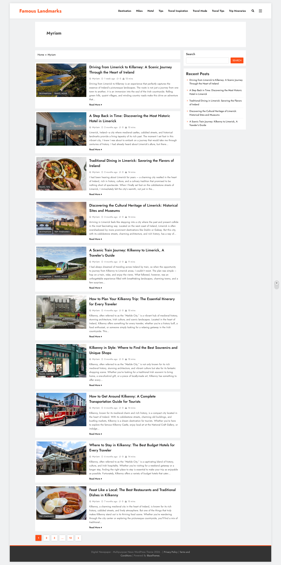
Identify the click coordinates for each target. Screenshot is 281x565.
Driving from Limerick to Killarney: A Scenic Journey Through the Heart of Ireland (130, 69)
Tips (161, 11)
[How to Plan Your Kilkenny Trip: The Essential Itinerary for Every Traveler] (61, 312)
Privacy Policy (170, 552)
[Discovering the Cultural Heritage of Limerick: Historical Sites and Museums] (61, 218)
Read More (94, 104)
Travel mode (200, 11)
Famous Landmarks (40, 10)
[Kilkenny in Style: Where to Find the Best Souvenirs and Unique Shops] (61, 360)
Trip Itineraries (237, 11)
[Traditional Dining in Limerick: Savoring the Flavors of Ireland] (61, 173)
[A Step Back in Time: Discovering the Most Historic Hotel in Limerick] (61, 129)
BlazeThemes (153, 555)
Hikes (139, 11)
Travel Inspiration (178, 11)
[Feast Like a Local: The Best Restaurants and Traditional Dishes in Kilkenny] (61, 503)
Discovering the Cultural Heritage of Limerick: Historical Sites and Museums (213, 112)
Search (190, 54)
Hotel (150, 11)
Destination (124, 11)
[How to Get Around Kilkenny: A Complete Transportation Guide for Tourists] (61, 409)
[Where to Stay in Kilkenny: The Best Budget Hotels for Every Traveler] (61, 458)
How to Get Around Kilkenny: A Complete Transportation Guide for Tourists (122, 399)
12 (70, 538)
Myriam (96, 78)
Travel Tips (218, 11)
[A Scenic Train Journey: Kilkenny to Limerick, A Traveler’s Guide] (61, 263)
